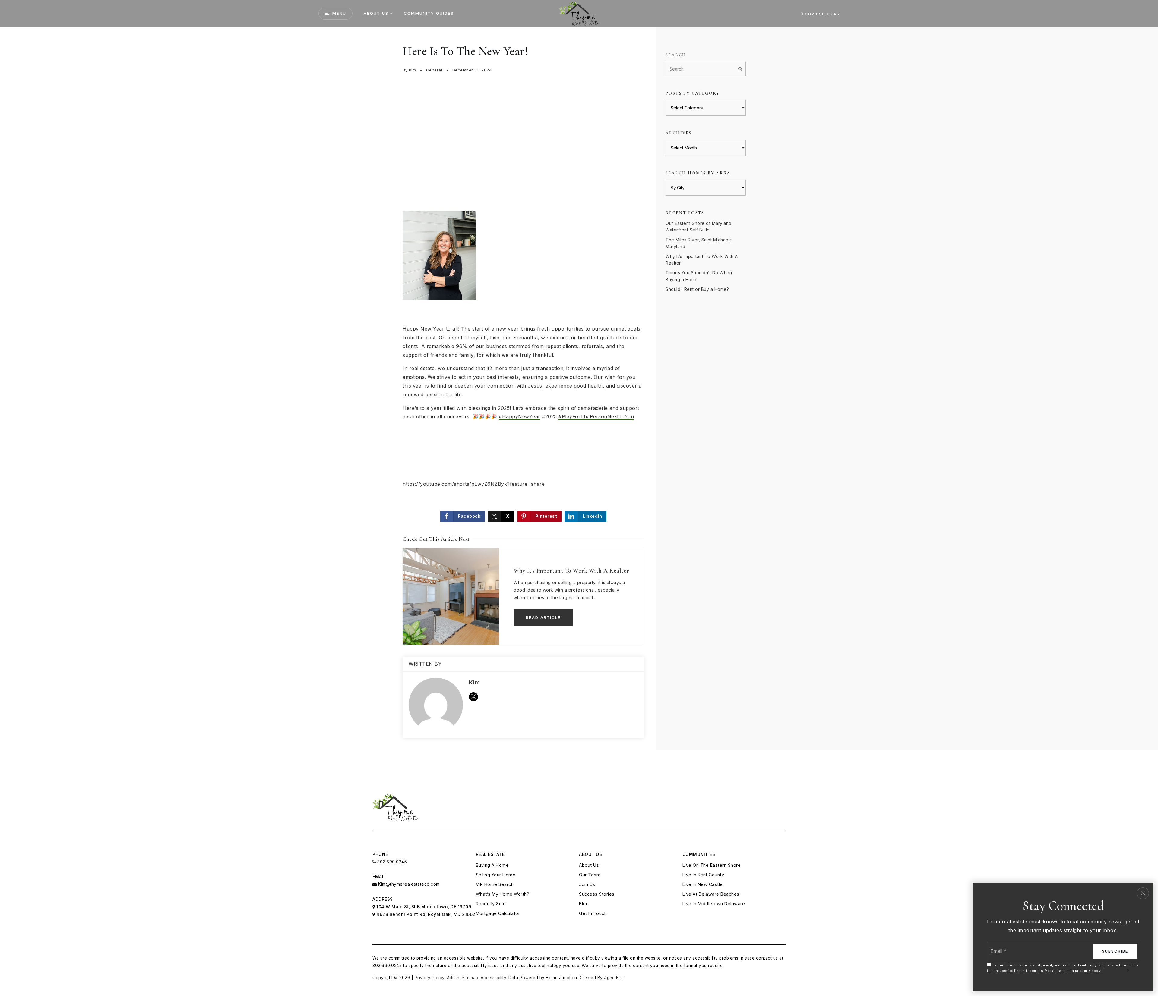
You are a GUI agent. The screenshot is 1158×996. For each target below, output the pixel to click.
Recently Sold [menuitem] (491, 903)
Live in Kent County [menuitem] (703, 874)
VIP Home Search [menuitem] (495, 884)
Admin (453, 977)
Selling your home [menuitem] (496, 874)
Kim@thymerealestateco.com (409, 884)
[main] (579, 396)
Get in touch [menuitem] (593, 913)
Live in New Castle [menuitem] (702, 884)
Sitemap (470, 977)
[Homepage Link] (579, 13)
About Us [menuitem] (376, 13)
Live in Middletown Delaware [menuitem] (713, 903)
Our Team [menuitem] (589, 874)
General (434, 70)
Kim (412, 70)
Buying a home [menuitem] (492, 865)
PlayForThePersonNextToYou (596, 416)
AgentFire (614, 977)
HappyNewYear (519, 416)
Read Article (543, 617)
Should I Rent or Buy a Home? (697, 289)
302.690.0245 (821, 13)
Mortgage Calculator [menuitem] (498, 913)
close (1143, 893)
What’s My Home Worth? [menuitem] (503, 894)
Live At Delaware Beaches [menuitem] (710, 894)
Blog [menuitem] (584, 903)
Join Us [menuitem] (587, 884)
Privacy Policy (430, 977)
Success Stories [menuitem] (597, 894)
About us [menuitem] (589, 865)
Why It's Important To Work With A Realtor (571, 570)
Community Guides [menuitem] (429, 13)
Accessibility (493, 977)
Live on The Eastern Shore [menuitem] (711, 865)
